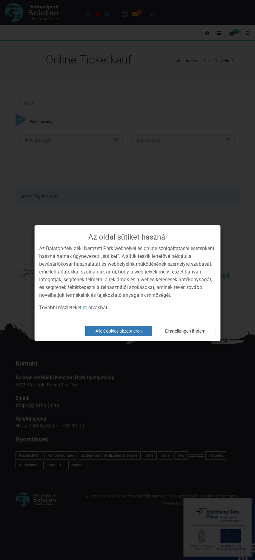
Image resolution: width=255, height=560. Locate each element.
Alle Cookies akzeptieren (118, 331)
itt (85, 307)
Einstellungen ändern (185, 331)
